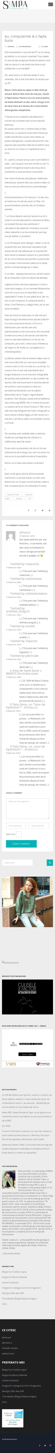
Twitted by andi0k (22, 626)
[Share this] (28, 510)
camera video (11, 366)
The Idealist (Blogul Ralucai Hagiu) (19, 1298)
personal (11, 46)
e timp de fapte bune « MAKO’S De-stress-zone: (23, 671)
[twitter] (45, 1446)
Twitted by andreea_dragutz (18, 609)
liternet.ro (7, 1342)
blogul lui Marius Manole (14, 1277)
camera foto (11, 370)
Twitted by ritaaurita (24, 564)
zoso (4, 1303)
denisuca (6, 1337)
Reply (33, 536)
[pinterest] (50, 1446)
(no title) (6, 1125)
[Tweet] (42, 510)
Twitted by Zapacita (23, 641)
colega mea (43, 102)
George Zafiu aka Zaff (13, 1293)
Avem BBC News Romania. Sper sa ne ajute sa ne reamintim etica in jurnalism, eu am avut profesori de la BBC (27, 1116)
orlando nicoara (10, 1348)
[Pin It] (49, 510)
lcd (29, 498)
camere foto (13, 494)
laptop (19, 498)
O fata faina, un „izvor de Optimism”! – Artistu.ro (25, 747)
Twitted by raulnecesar (26, 579)
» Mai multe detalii (11, 1253)
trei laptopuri (30, 197)
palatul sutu (8, 1353)
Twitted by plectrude (24, 656)
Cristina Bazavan (25, 46)
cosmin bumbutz (10, 1282)
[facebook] (40, 1446)
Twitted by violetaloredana (28, 593)
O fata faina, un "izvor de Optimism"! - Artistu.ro (25, 705)
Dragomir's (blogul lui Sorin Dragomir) (21, 1287)
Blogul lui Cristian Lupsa (14, 1271)
